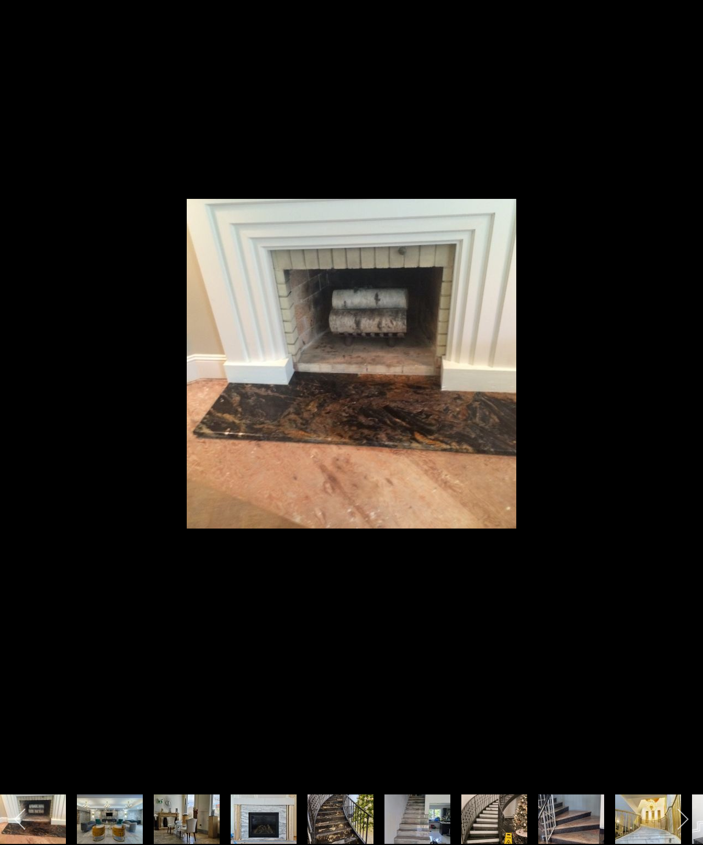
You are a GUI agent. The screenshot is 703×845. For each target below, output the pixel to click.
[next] (684, 406)
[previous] (19, 406)
